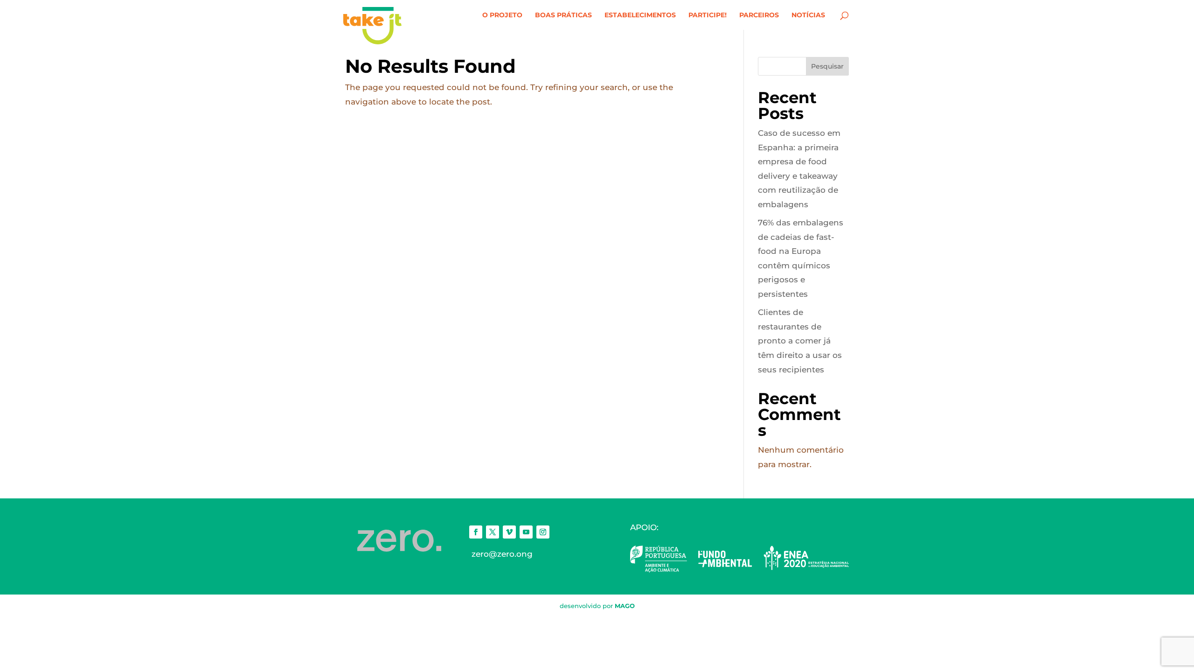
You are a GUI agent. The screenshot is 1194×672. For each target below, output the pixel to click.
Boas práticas (563, 15)
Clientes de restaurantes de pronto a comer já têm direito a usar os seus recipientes (800, 341)
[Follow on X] (492, 532)
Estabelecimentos (640, 15)
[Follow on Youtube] (526, 532)
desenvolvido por (597, 605)
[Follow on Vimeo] (509, 532)
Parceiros (759, 15)
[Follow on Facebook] (475, 532)
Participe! (707, 15)
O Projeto (502, 15)
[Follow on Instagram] (542, 532)
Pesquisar (827, 66)
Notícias (808, 15)
